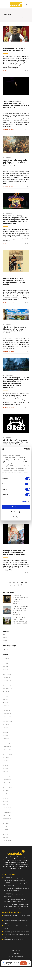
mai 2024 (5, 732)
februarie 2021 (7, 840)
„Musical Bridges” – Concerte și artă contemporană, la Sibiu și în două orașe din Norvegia (15, 442)
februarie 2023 (7, 774)
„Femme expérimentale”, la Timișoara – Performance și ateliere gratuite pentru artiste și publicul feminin (16, 104)
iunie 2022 (6, 796)
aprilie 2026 (6, 669)
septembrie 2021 (7, 821)
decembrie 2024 (7, 713)
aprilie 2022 (6, 801)
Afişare (24, 501)
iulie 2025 (5, 694)
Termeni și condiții (16, 960)
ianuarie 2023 (6, 776)
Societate (5, 640)
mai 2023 (5, 765)
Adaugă (22, 963)
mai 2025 (5, 699)
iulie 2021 (5, 826)
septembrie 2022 (7, 787)
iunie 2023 (6, 763)
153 (26, 582)
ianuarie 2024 (6, 743)
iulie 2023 (5, 760)
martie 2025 (6, 705)
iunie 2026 (6, 663)
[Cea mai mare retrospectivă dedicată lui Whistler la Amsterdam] (7, 599)
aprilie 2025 (6, 702)
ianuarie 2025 (6, 710)
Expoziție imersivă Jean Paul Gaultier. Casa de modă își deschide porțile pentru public (14, 552)
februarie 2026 (7, 674)
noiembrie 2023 (7, 749)
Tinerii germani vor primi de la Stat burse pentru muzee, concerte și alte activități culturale (14, 330)
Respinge (16, 517)
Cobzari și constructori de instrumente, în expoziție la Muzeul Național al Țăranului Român (14, 281)
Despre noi (16, 950)
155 (15, 585)
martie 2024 (6, 738)
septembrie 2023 (7, 754)
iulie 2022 (5, 793)
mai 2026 (5, 666)
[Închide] (29, 963)
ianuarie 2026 (6, 677)
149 (10, 582)
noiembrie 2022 (7, 782)
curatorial (6, 17)
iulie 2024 (5, 727)
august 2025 (6, 691)
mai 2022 (5, 798)
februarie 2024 (7, 741)
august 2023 (6, 757)
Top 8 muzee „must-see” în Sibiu (13, 939)
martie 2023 (6, 771)
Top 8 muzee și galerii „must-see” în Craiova (16, 932)
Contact (16, 953)
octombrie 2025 (7, 685)
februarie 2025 (7, 707)
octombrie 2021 (7, 818)
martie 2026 (6, 672)
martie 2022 (6, 804)
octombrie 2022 (7, 785)
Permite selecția (16, 512)
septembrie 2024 (7, 721)
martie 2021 (6, 837)
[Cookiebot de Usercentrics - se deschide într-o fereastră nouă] (23, 449)
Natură (5, 637)
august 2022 (6, 790)
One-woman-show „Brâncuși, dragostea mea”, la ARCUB (14, 49)
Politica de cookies (16, 956)
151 (18, 582)
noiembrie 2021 (7, 815)
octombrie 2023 (7, 752)
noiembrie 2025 (7, 683)
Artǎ (4, 634)
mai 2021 (5, 832)
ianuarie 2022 (6, 809)
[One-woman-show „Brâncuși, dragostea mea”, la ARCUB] (16, 34)
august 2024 (6, 724)
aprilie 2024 (6, 735)
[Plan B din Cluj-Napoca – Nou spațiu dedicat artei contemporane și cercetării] (7, 610)
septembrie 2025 (7, 688)
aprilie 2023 (6, 768)
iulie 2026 (5, 661)
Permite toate (16, 507)
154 (11, 585)
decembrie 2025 (7, 680)
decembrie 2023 (7, 746)
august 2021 (6, 823)
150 (14, 582)
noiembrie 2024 (7, 716)
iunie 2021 (6, 829)
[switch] (27, 484)
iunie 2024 (6, 730)
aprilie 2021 (6, 834)
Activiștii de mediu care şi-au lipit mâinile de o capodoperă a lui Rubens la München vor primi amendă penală (15, 163)
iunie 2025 (6, 696)
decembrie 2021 (7, 812)
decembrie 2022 (7, 779)
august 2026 (6, 658)
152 (22, 582)
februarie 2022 (7, 807)
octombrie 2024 (7, 719)
